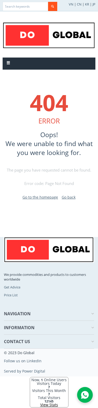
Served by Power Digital (24, 371)
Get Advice (12, 287)
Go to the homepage (40, 197)
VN (71, 4)
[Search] (52, 6)
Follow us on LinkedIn (23, 360)
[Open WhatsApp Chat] (85, 395)
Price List (11, 295)
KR (87, 4)
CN (79, 4)
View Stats (49, 404)
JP (94, 4)
